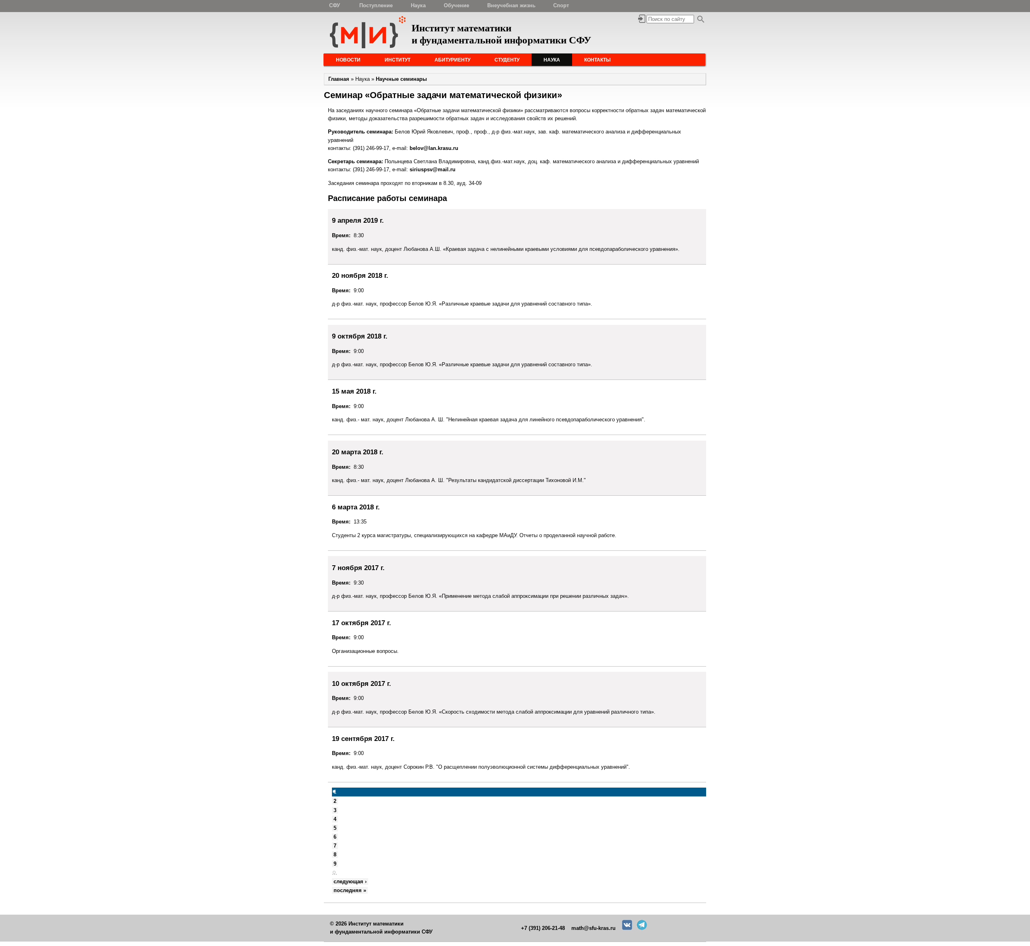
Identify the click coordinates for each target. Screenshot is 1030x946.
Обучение (456, 5)
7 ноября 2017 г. (358, 568)
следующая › (350, 881)
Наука (418, 5)
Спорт (561, 5)
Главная (338, 79)
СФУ (334, 5)
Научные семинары (401, 79)
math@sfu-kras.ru (593, 928)
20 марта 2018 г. (357, 452)
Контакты (597, 60)
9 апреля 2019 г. (358, 220)
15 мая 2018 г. (354, 391)
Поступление (376, 5)
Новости (348, 60)
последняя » (350, 890)
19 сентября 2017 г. (363, 739)
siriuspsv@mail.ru (432, 169)
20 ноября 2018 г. (360, 275)
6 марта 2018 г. (356, 507)
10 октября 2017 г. (361, 683)
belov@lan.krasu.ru (434, 148)
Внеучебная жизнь (511, 5)
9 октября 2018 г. (359, 336)
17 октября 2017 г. (361, 623)
